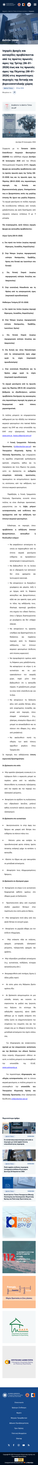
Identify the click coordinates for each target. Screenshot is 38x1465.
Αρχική (4, 11)
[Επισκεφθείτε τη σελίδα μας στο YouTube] (23, 1445)
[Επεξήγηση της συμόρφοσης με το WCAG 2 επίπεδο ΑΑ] (19, 1459)
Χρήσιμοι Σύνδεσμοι (19, 1408)
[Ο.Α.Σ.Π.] (19, 1327)
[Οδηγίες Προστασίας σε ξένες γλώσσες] (19, 1222)
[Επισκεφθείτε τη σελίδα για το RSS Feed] (28, 1445)
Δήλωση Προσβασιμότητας (19, 1423)
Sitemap (19, 1438)
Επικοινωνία (19, 1402)
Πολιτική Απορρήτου (19, 1433)
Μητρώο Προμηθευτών (19, 1418)
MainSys (30, 1462)
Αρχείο (19, 1413)
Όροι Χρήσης (19, 1428)
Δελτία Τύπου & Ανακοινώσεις (17, 11)
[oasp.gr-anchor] (19, 1362)
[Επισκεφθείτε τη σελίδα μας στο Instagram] (18, 1445)
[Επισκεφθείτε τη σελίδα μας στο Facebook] (13, 1445)
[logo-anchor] (13, 1395)
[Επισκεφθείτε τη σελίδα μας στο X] (9, 1445)
